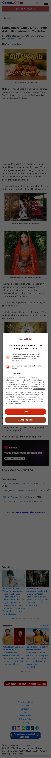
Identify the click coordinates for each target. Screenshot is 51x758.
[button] (25, 373)
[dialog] (26, 379)
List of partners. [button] (39, 389)
